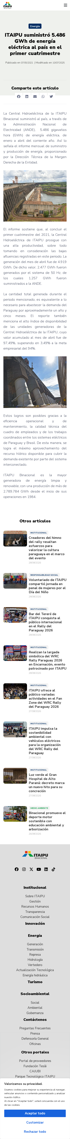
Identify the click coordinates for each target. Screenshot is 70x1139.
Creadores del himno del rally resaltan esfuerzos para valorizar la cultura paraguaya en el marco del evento (47, 548)
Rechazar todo (35, 1131)
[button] (65, 5)
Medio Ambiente (39, 808)
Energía (35, 26)
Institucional (38, 532)
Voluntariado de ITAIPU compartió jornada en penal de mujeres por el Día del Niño (47, 586)
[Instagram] (24, 869)
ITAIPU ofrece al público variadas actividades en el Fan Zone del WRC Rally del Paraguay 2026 (45, 698)
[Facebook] (16, 869)
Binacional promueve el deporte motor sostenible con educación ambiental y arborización (47, 821)
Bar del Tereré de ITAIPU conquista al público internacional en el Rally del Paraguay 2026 (45, 622)
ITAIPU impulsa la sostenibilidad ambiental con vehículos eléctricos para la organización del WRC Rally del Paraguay (45, 741)
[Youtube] (38, 869)
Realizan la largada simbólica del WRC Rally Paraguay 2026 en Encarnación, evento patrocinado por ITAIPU (47, 660)
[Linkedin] (46, 869)
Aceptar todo (35, 1113)
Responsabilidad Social (44, 575)
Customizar (35, 1122)
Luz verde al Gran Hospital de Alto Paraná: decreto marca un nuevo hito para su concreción (47, 783)
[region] (35, 1108)
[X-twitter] (31, 869)
